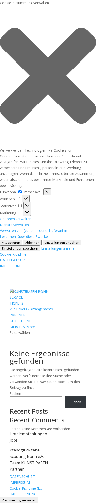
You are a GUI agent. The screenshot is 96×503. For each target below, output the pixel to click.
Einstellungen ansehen (62, 242)
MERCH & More (22, 326)
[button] (48, 76)
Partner (17, 469)
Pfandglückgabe (25, 450)
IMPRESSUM (10, 265)
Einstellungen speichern (20, 248)
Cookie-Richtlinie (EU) (27, 488)
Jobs (14, 440)
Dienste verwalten (14, 224)
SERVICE (16, 297)
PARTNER (17, 314)
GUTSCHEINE (20, 320)
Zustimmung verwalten (19, 500)
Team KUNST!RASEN (29, 463)
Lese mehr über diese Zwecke (24, 236)
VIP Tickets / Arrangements (31, 309)
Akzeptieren (11, 242)
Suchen (15, 393)
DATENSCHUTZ (12, 260)
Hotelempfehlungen (28, 433)
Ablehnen (32, 242)
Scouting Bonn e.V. (27, 456)
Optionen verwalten (15, 218)
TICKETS (16, 303)
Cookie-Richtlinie (13, 254)
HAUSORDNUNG (23, 494)
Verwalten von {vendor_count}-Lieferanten (33, 230)
